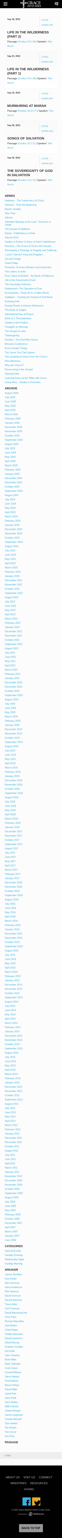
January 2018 (12, 827)
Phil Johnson (12, 1291)
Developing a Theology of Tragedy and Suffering (30, 250)
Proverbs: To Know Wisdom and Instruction (28, 267)
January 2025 (12, 473)
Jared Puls (10, 1393)
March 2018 (11, 818)
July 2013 (10, 1057)
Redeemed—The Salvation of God (23, 288)
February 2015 (13, 976)
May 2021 (10, 661)
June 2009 (10, 1206)
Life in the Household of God (20, 280)
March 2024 (11, 516)
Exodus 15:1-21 (26, 143)
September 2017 (14, 844)
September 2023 (14, 542)
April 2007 (10, 1227)
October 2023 (12, 537)
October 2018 (12, 788)
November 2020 (13, 686)
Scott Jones (11, 1368)
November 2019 (13, 733)
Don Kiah (10, 1351)
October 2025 (12, 435)
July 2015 (10, 954)
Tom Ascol (10, 1431)
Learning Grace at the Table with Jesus (26, 378)
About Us (13, 1477)
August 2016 (11, 899)
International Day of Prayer (19, 314)
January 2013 (12, 1082)
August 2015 (11, 950)
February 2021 (13, 673)
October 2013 (12, 1044)
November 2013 (13, 1040)
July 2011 (10, 1154)
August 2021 (11, 648)
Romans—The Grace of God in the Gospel (28, 246)
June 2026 (10, 401)
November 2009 (13, 1184)
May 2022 (10, 610)
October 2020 (12, 691)
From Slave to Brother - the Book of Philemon (29, 275)
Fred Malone (11, 1380)
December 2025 (13, 427)
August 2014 (11, 1001)
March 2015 (11, 971)
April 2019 (10, 763)
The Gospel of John (15, 331)
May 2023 (10, 559)
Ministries (18, 1483)
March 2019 (11, 767)
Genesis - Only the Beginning (20, 204)
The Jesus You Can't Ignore (20, 352)
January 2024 (12, 525)
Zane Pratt (10, 1397)
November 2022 (13, 584)
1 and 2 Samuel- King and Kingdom (24, 254)
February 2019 (13, 771)
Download (47, 25)
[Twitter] (36, 1501)
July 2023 (10, 550)
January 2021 (12, 678)
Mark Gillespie (12, 1363)
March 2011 (11, 1167)
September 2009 (14, 1193)
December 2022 (13, 580)
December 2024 (13, 478)
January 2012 (12, 1133)
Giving (29, 1489)
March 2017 (11, 869)
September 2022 (14, 593)
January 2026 (12, 422)
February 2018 (13, 822)
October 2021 (12, 639)
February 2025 (13, 469)
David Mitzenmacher (16, 1312)
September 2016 (14, 895)
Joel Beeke (11, 1325)
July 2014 (10, 1005)
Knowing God (12, 301)
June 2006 (10, 1240)
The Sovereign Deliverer (18, 284)
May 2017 (10, 861)
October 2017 (12, 839)
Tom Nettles (11, 1423)
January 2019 (12, 776)
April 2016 (10, 916)
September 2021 (14, 644)
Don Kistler (11, 1278)
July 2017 (10, 852)
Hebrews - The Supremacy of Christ (24, 200)
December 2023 (13, 529)
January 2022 (12, 627)
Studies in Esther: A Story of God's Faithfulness (30, 241)
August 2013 (11, 1052)
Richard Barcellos (14, 1321)
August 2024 (11, 495)
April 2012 (10, 1120)
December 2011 (13, 1137)
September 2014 (14, 997)
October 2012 (12, 1095)
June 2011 (10, 1159)
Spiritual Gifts (12, 373)
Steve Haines (12, 1376)
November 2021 (13, 635)
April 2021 (10, 665)
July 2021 (10, 652)
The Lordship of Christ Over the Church (26, 356)
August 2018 (11, 797)
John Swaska (12, 1355)
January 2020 (12, 725)
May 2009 (10, 1210)
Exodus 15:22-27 (27, 110)
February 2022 (13, 622)
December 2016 (13, 882)
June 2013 (10, 1061)
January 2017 (12, 878)
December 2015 (13, 933)
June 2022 (10, 605)
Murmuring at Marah (26, 106)
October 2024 (12, 486)
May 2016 (10, 912)
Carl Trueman (12, 1308)
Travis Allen (11, 1304)
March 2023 (11, 567)
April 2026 (10, 410)
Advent (8, 217)
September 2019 (14, 742)
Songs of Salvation (25, 138)
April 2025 (10, 461)
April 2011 (10, 1163)
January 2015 (12, 980)
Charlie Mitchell (13, 1419)
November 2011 (13, 1142)
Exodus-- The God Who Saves (21, 339)
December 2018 (13, 780)
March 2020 (11, 716)
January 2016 (12, 929)
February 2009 (13, 1214)
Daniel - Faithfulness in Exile (20, 233)
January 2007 (12, 1235)
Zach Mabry (11, 1402)
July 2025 (10, 448)
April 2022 (10, 614)
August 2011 (11, 1150)
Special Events (13, 1250)
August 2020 (11, 699)
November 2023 (13, 533)
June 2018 (10, 805)
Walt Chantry (12, 1406)
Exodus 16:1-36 (26, 41)
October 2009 (12, 1189)
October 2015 (12, 942)
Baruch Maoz (12, 1385)
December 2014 (13, 984)
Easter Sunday (13, 209)
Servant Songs (13, 258)
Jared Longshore (14, 1414)
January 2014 (12, 1031)
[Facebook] (26, 1501)
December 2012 (13, 1086)
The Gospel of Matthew (17, 229)
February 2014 (13, 1027)
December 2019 (13, 729)
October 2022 (12, 588)
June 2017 (10, 857)
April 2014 (10, 1018)
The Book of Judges (15, 309)
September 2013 (14, 1048)
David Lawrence (13, 1338)
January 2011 (12, 1171)
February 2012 (13, 1129)
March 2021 (11, 669)
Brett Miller (10, 1359)
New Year (10, 213)
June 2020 (10, 708)
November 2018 (13, 784)
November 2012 (13, 1091)
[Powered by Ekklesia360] (36, 1514)
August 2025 (11, 444)
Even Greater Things (16, 348)
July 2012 (10, 1108)
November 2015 (13, 937)
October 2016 (12, 891)
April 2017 (10, 865)
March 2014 (11, 1023)
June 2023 (10, 554)
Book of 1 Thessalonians (18, 318)
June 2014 (10, 1010)
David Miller (11, 1389)
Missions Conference (16, 343)
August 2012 (11, 1103)
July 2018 (10, 801)
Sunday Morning (13, 1263)
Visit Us (29, 1477)
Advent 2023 (11, 237)
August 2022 (11, 597)
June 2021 (10, 656)
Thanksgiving (12, 335)
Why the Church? (14, 365)
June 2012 (10, 1112)
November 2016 (13, 886)
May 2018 (10, 810)
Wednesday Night (14, 1259)
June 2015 (10, 959)
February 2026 (13, 418)
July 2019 (10, 750)
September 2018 (14, 793)
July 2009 (10, 1201)
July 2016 (10, 903)
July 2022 (10, 601)
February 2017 (13, 874)
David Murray (12, 1342)
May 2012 (10, 1116)
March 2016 (11, 920)
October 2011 (12, 1146)
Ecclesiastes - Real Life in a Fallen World (27, 292)
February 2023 (13, 571)
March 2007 (11, 1231)
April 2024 (10, 512)
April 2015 (10, 967)
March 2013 (11, 1074)
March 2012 (11, 1125)
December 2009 (13, 1180)
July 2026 (10, 397)
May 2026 (10, 405)
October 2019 (12, 737)
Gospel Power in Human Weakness (24, 305)
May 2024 (10, 508)
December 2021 (13, 631)
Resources (39, 1483)
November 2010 (13, 1176)
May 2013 (10, 1065)
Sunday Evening (13, 1255)
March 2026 (11, 414)
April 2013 (10, 1069)
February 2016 (13, 925)
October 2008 (12, 1218)
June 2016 (10, 908)
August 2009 (11, 1197)
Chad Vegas (11, 1329)
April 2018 (10, 814)
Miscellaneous (12, 360)
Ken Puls (10, 1436)
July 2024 (10, 499)
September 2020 (14, 695)
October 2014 (12, 993)
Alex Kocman (12, 1282)
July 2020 (10, 703)
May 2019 (10, 759)
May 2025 (10, 456)
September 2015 (14, 946)
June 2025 (10, 452)
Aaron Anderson (13, 1287)
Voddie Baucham (14, 1334)
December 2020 (13, 682)
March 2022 (11, 618)
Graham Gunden (14, 1346)
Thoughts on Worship (16, 326)
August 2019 (11, 746)
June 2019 (10, 754)
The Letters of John (15, 271)
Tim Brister (11, 1427)
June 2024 (10, 503)
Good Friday (11, 263)
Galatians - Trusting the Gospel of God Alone (29, 297)
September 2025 (14, 439)
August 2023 (11, 546)
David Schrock (13, 1295)
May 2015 (10, 963)
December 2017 (13, 831)
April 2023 (10, 563)
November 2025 (13, 431)
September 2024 (14, 490)
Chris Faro (10, 1317)
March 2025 (11, 465)
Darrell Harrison (13, 1300)
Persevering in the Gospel (19, 369)
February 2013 (13, 1078)
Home (8, 1456)
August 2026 (11, 393)
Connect (45, 1477)
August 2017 (11, 848)
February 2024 (13, 520)
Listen (44, 20)
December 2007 (13, 1223)
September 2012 (14, 1099)
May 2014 (10, 1014)
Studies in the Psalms (16, 322)
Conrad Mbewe (13, 1372)
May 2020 (10, 712)
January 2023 (12, 576)
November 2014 (13, 988)
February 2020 (13, 720)
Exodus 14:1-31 (26, 180)
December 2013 (13, 1035)
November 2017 (13, 835)
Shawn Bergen (13, 1410)
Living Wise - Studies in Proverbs (23, 382)
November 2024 (13, 482)
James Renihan (13, 1274)
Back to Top (31, 1528)
